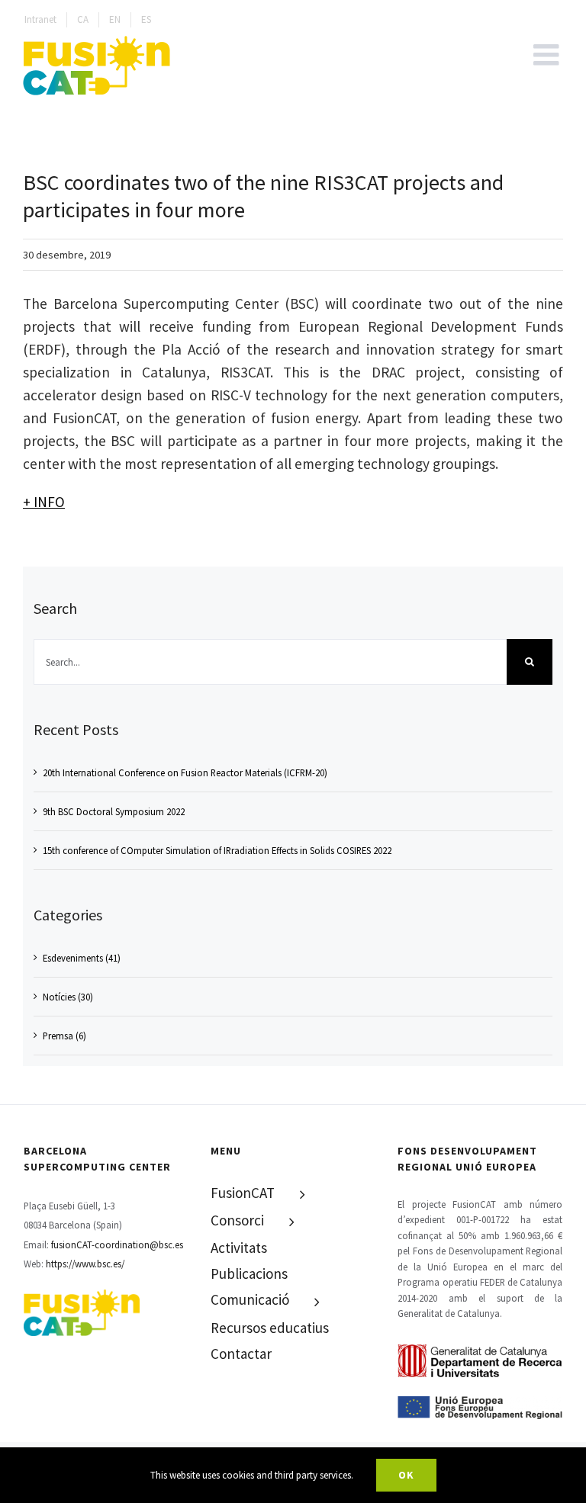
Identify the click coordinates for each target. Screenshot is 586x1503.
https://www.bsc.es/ (85, 1263)
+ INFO (44, 502)
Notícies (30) (68, 997)
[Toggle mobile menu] (548, 54)
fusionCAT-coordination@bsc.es (117, 1244)
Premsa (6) (64, 1035)
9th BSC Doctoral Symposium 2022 (114, 811)
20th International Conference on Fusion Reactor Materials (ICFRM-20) (185, 772)
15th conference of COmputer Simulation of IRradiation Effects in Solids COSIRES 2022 (217, 850)
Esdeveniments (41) (82, 958)
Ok (406, 1475)
